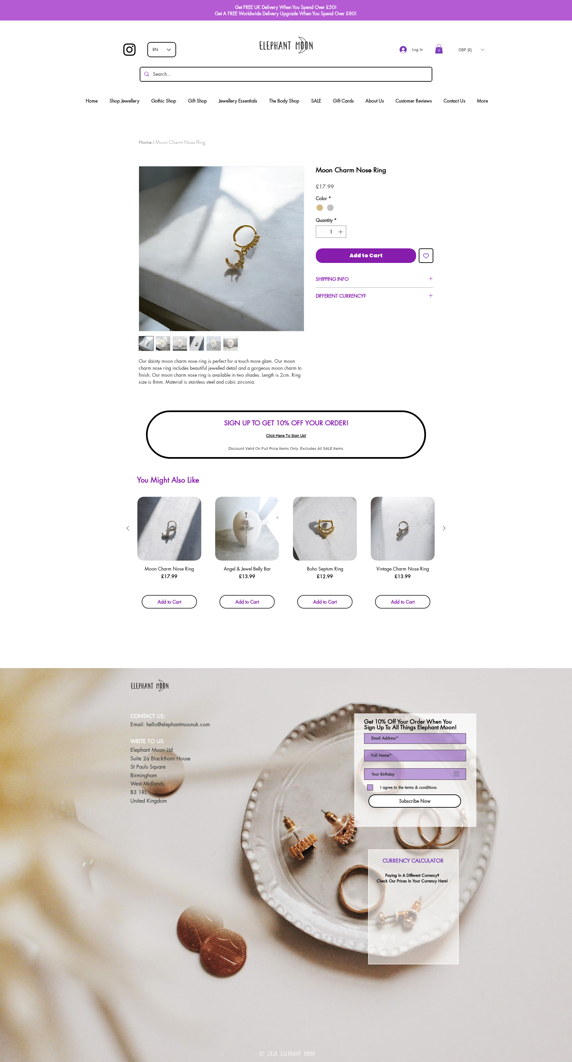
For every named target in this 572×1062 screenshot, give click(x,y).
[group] (286, 554)
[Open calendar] (456, 774)
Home (145, 142)
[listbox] (471, 49)
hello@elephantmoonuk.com (178, 724)
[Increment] (341, 231)
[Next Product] (444, 528)
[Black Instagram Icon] (129, 49)
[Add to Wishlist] (426, 255)
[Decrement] (321, 231)
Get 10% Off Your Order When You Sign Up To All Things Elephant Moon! (410, 724)
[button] (439, 49)
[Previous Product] (128, 528)
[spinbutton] (331, 231)
